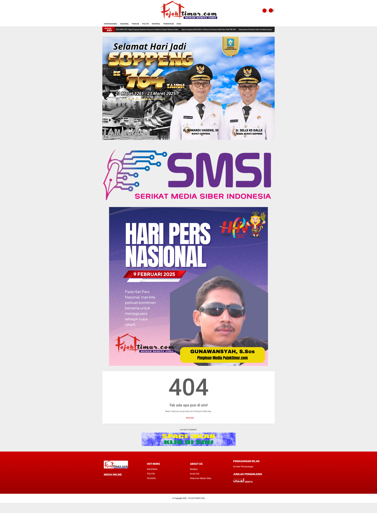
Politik (145, 24)
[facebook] (105, 480)
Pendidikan (168, 24)
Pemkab (135, 24)
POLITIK (151, 473)
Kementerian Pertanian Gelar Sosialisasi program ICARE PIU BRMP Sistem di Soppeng (247, 29)
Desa (179, 24)
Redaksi (194, 469)
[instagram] (117, 480)
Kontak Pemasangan (243, 466)
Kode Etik (194, 473)
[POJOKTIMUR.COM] (188, 19)
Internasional (110, 24)
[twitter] (109, 480)
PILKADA (151, 478)
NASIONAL (152, 469)
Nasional (124, 24)
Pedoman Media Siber (200, 478)
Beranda (190, 418)
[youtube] (120, 480)
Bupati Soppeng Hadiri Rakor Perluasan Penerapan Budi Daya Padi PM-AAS (187, 29)
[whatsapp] (113, 480)
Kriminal (156, 24)
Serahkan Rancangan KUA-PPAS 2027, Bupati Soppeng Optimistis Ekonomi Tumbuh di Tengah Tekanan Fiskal (117, 29)
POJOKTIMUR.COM (196, 498)
